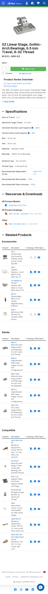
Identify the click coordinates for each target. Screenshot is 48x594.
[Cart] (38, 3)
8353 (33, 184)
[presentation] (24, 297)
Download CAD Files (17, 205)
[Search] (44, 3)
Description (15, 248)
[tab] (24, 97)
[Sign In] (27, 3)
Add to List (26, 73)
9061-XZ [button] (15, 56)
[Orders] (32, 3)
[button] (40, 587)
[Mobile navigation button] (3, 3)
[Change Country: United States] (44, 572)
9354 (30, 179)
